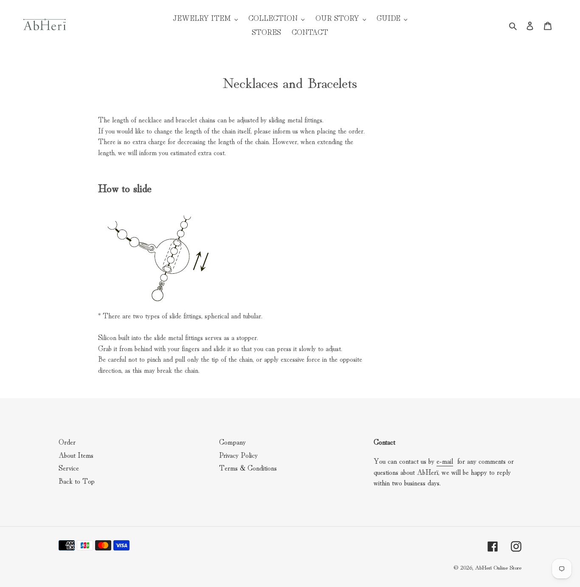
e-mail (444, 460)
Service (69, 467)
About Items (76, 454)
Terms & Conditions (248, 467)
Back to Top (77, 480)
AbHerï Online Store (498, 567)
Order (67, 441)
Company (232, 441)
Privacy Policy (238, 454)
